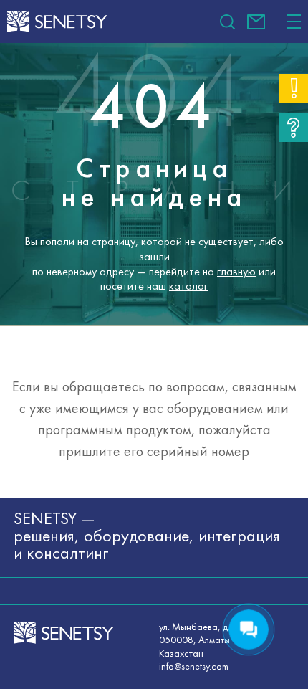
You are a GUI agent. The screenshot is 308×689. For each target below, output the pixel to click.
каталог (188, 285)
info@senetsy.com (256, 21)
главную (236, 271)
